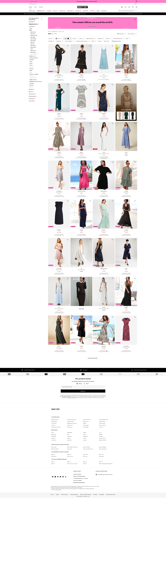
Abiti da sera (69, 425)
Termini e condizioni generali (85, 494)
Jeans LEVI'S (53, 423)
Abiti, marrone (70, 456)
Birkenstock (69, 440)
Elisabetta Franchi (102, 440)
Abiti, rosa (85, 456)
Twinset (84, 438)
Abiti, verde (85, 454)
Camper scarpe (102, 423)
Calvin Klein (69, 436)
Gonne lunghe (86, 425)
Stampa (57, 494)
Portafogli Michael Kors (103, 419)
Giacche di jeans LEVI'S (55, 427)
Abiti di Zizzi (69, 449)
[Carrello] (136, 7)
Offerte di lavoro (64, 494)
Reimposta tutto (117, 41)
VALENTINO (53, 436)
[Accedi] (125, 7)
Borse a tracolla (102, 425)
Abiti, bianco (53, 456)
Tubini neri (101, 427)
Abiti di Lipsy (53, 447)
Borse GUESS (85, 427)
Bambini (41, 7)
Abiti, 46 (85, 461)
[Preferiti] (133, 7)
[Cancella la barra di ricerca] (136, 10)
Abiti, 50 (53, 463)
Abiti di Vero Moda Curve (88, 449)
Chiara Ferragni (102, 438)
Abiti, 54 (85, 463)
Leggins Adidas (102, 421)
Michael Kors (53, 434)
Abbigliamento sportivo (72, 423)
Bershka (68, 438)
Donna (30, 7)
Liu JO (100, 432)
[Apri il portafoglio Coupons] (122, 7)
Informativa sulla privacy (66, 396)
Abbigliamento (55, 31)
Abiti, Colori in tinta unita (72, 463)
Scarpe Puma (69, 427)
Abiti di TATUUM (86, 447)
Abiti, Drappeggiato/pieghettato (106, 463)
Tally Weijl (101, 436)
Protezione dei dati (74, 494)
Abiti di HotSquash (103, 449)
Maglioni (85, 423)
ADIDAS (100, 434)
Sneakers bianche (70, 421)
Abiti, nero (69, 454)
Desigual (85, 440)
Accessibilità (101, 494)
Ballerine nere (86, 421)
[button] (121, 34)
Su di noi (52, 494)
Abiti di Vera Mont (55, 449)
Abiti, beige (101, 456)
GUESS (84, 432)
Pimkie (52, 432)
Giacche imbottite (87, 419)
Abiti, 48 (100, 461)
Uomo (35, 7)
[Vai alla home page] (58, 471)
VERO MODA (69, 432)
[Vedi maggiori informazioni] (59, 81)
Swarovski (53, 438)
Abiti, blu (53, 454)
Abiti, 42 (53, 461)
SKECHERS (85, 436)
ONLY (68, 434)
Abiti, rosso (101, 454)
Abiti (61, 31)
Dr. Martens (53, 440)
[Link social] (52, 477)
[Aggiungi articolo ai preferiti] (68, 46)
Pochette (53, 425)
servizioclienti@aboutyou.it (72, 397)
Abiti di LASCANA (102, 447)
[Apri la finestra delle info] (136, 1)
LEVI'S (84, 434)
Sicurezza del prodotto (110, 494)
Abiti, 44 (69, 461)
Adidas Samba (54, 421)
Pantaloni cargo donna (71, 419)
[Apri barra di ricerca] (119, 10)
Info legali (95, 494)
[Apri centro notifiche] (129, 7)
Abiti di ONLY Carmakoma (72, 447)
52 (63, 31)
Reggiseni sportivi (54, 419)
